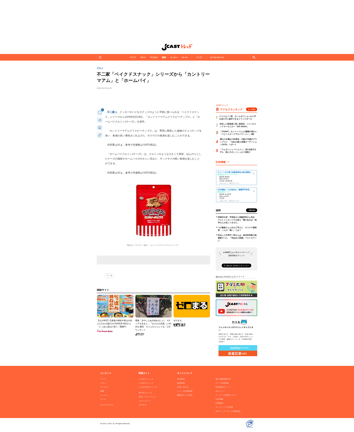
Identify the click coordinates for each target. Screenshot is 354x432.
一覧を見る (251, 210)
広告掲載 (219, 399)
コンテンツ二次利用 (224, 407)
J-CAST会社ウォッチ (148, 387)
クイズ (199, 57)
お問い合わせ (183, 387)
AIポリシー (220, 391)
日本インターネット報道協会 (228, 411)
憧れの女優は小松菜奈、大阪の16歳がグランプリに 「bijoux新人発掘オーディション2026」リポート (238, 142)
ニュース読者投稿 (184, 391)
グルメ (143, 57)
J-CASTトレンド (146, 383)
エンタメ (174, 57)
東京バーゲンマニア (147, 396)
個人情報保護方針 (223, 379)
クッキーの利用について (226, 395)
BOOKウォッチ (145, 392)
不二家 (111, 112)
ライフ (133, 57)
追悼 (218, 210)
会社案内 (181, 379)
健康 (164, 57)
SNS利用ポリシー (223, 387)
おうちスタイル (217, 57)
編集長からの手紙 (184, 395)
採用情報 (181, 383)
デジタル (154, 57)
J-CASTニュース (146, 379)
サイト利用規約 (222, 383)
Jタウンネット (145, 400)
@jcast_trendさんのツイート (230, 276)
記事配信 (219, 403)
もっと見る (251, 109)
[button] (100, 57)
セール (185, 57)
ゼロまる (142, 404)
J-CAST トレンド (177, 47)
